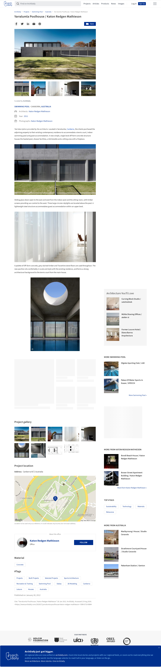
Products (105, 3)
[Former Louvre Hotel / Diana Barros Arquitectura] (113, 334)
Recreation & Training (25, 584)
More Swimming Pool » (138, 395)
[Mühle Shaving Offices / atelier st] (113, 319)
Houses (31, 589)
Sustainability (111, 506)
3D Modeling (72, 584)
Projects (87, 3)
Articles (96, 3)
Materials (141, 506)
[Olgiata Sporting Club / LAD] (111, 369)
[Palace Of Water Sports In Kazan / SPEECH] (111, 386)
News (113, 3)
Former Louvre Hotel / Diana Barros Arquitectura (131, 332)
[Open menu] (155, 4)
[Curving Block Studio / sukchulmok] (113, 303)
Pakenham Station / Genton (133, 565)
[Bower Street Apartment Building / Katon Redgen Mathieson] (111, 478)
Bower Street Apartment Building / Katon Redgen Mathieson (131, 475)
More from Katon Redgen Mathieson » (132, 488)
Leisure (19, 589)
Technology (127, 506)
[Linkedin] (28, 24)
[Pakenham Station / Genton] (111, 571)
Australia (46, 106)
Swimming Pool (22, 106)
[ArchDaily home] (8, 3)
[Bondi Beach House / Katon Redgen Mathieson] (111, 461)
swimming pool (45, 584)
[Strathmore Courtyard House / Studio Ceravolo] (111, 554)
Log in (134, 3)
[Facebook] (16, 24)
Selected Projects (51, 578)
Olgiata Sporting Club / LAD (133, 363)
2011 (26, 116)
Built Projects (34, 578)
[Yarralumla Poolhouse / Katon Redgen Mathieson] (21, 434)
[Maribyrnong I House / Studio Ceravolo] (111, 537)
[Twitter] (22, 24)
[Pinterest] (40, 24)
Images (121, 3)
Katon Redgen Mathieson (39, 111)
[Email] (34, 24)
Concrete (20, 564)
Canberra (70, 129)
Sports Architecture (71, 578)
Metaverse (110, 512)
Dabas (59, 584)
